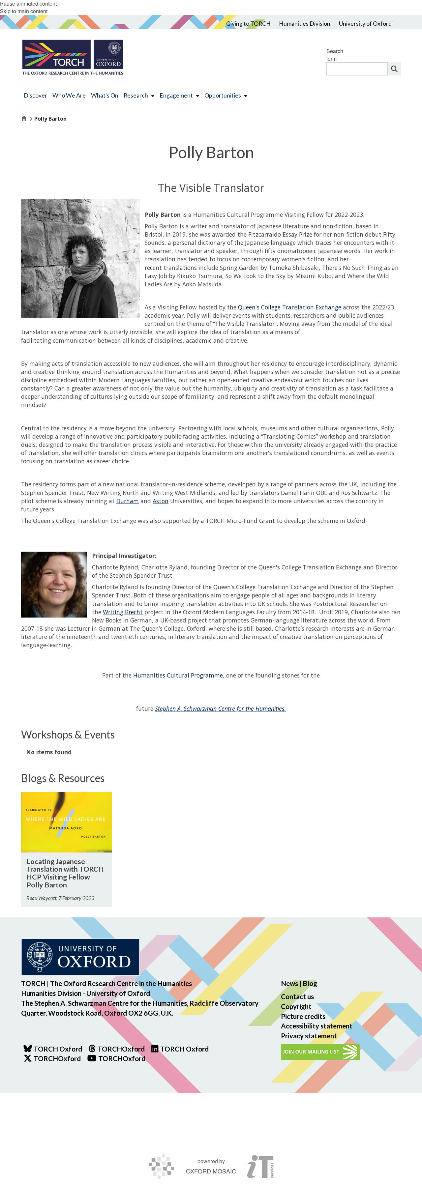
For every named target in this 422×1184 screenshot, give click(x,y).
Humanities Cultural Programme (179, 675)
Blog (310, 983)
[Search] (394, 68)
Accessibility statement (316, 1026)
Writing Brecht (123, 612)
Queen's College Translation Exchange (289, 307)
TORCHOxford (57, 1058)
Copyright (296, 1006)
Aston (160, 501)
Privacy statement (309, 1035)
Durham (127, 501)
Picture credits (303, 1016)
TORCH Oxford (184, 1049)
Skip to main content (23, 11)
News (289, 983)
